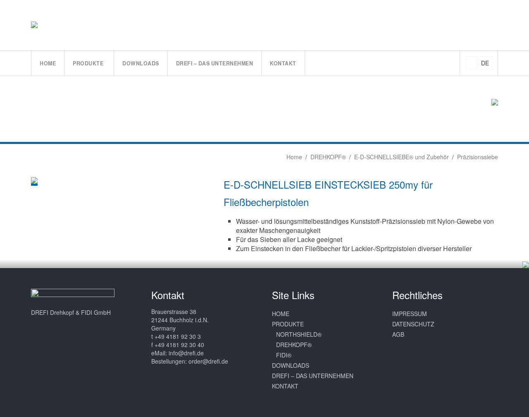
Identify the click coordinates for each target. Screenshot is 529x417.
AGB (398, 334)
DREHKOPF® (328, 157)
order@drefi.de (208, 361)
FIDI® (283, 355)
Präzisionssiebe (477, 157)
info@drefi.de (186, 353)
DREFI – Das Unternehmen (312, 375)
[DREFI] (43, 25)
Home (293, 157)
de (485, 63)
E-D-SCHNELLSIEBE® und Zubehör (401, 157)
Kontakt (285, 386)
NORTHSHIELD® (299, 334)
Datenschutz (413, 324)
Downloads (290, 365)
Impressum (409, 313)
